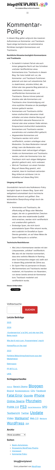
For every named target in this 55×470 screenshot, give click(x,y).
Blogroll (10, 391)
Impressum (16, 451)
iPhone (39, 395)
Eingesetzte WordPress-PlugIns (25, 448)
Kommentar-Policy (19, 454)
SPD (44, 406)
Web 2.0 (34, 418)
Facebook (41, 391)
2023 (9, 351)
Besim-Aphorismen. (20, 445)
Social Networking (34, 407)
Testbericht (13, 413)
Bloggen (36, 386)
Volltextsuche (14, 304)
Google (28, 395)
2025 (9, 322)
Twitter (25, 413)
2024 (9, 327)
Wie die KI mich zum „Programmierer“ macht (25, 341)
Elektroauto (11, 364)
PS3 (23, 407)
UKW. (9, 374)
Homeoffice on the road (17, 346)
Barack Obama (20, 386)
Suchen (30, 309)
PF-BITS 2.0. (12, 369)
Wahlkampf (22, 418)
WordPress (15, 423)
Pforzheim (34, 401)
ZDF (27, 424)
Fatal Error (15, 395)
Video (10, 418)
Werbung (43, 418)
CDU (33, 390)
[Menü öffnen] (27, 12)
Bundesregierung (22, 391)
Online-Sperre (16, 401)
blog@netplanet (23, 461)
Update (36, 412)
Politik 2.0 (13, 406)
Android (9, 387)
